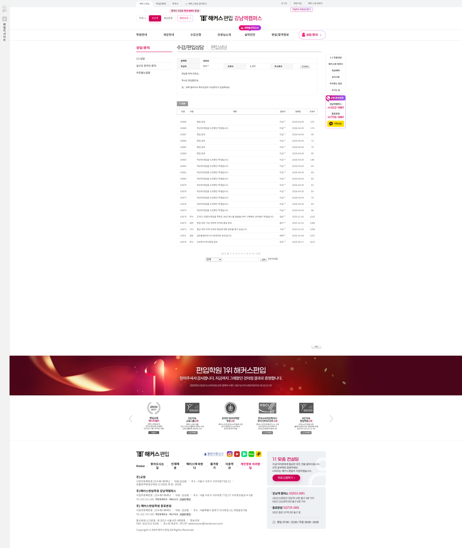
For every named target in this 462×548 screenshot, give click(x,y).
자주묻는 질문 (336, 83)
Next (331, 418)
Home (140, 466)
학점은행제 (161, 4)
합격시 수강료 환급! (185, 11)
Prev (130, 418)
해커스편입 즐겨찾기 (197, 4)
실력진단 (250, 35)
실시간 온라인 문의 (146, 65)
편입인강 (184, 18)
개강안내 (168, 35)
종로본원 (168, 18)
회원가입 (298, 3)
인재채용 (175, 466)
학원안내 (141, 35)
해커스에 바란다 (315, 3)
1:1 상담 (140, 58)
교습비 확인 (185, 499)
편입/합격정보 (280, 35)
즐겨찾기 (214, 466)
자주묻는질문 (143, 73)
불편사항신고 (215, 454)
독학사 (175, 4)
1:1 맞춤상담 (336, 57)
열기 (4, 26)
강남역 (155, 18)
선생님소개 (224, 35)
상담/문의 (312, 35)
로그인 (284, 3)
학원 (141, 18)
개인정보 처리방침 (250, 466)
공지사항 (336, 77)
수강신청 (195, 35)
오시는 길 (336, 90)
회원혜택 (336, 70)
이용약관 (229, 466)
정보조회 (194, 520)
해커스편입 (144, 4)
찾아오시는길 (157, 466)
